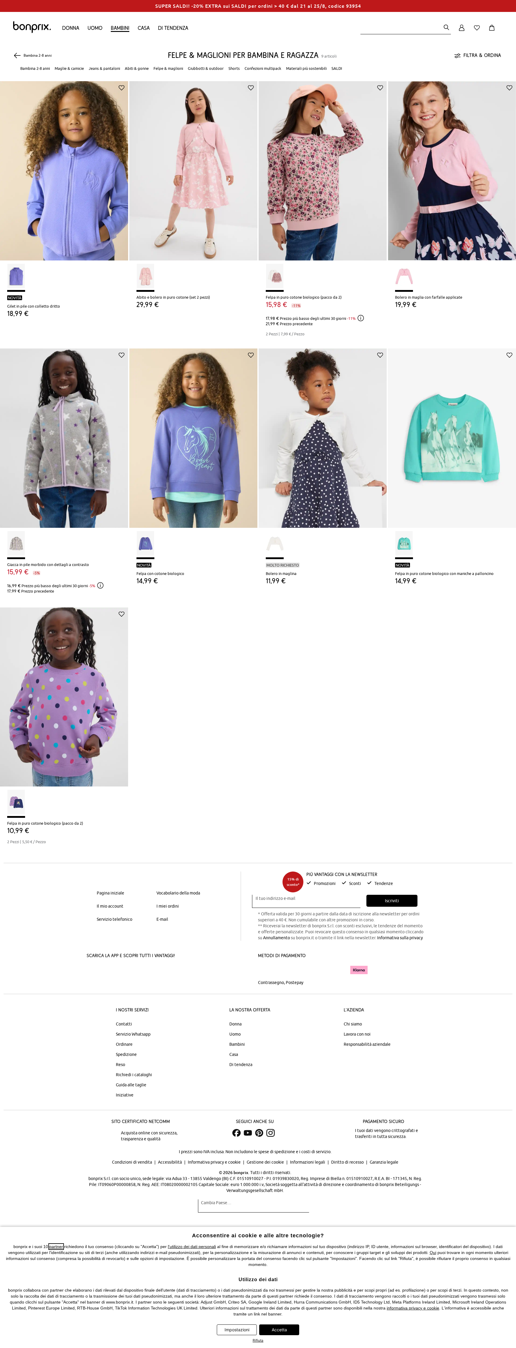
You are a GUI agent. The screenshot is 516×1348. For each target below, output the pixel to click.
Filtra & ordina (482, 55)
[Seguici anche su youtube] (248, 1133)
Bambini (120, 28)
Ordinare (124, 1044)
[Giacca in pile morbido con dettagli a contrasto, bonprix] (64, 433)
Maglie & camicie (69, 68)
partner (56, 1246)
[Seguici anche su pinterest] (259, 1133)
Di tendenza (173, 28)
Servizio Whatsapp (133, 1034)
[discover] (316, 970)
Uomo (94, 28)
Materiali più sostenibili (306, 68)
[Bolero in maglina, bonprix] (323, 433)
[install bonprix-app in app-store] (107, 971)
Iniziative (124, 1095)
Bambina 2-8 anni (35, 68)
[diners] (300, 970)
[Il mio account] (462, 31)
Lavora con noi (357, 1034)
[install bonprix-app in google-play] (149, 971)
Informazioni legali (308, 1162)
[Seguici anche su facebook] (236, 1133)
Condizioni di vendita (132, 1162)
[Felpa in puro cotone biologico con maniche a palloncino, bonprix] (452, 433)
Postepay (294, 982)
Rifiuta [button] (258, 1340)
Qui (433, 1252)
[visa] (283, 970)
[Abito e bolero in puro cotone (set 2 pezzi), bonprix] (193, 166)
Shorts (234, 68)
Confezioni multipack (263, 68)
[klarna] (359, 970)
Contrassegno (271, 982)
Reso (120, 1064)
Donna (70, 28)
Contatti (124, 1024)
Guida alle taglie (131, 1084)
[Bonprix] (32, 31)
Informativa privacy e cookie (215, 1162)
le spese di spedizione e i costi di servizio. (292, 1151)
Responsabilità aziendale (367, 1044)
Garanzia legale (384, 1162)
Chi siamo (353, 1024)
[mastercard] (266, 970)
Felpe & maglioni (168, 68)
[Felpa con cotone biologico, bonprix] (193, 433)
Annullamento (276, 937)
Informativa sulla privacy (400, 937)
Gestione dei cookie (266, 1162)
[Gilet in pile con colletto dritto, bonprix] (64, 166)
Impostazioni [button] (237, 1329)
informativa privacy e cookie (413, 1308)
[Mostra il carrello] (493, 31)
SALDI (336, 68)
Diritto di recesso (348, 1162)
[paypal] (336, 970)
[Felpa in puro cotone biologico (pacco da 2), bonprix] (323, 166)
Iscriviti (392, 900)
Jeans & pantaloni (104, 68)
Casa (144, 28)
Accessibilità (170, 1162)
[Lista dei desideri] (478, 31)
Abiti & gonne (137, 68)
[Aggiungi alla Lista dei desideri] (121, 87)
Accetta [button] (279, 1329)
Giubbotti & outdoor (206, 68)
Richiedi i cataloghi (134, 1074)
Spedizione (126, 1054)
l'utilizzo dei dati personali (192, 1246)
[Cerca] (446, 28)
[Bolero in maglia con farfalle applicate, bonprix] (452, 166)
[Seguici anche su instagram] (270, 1133)
